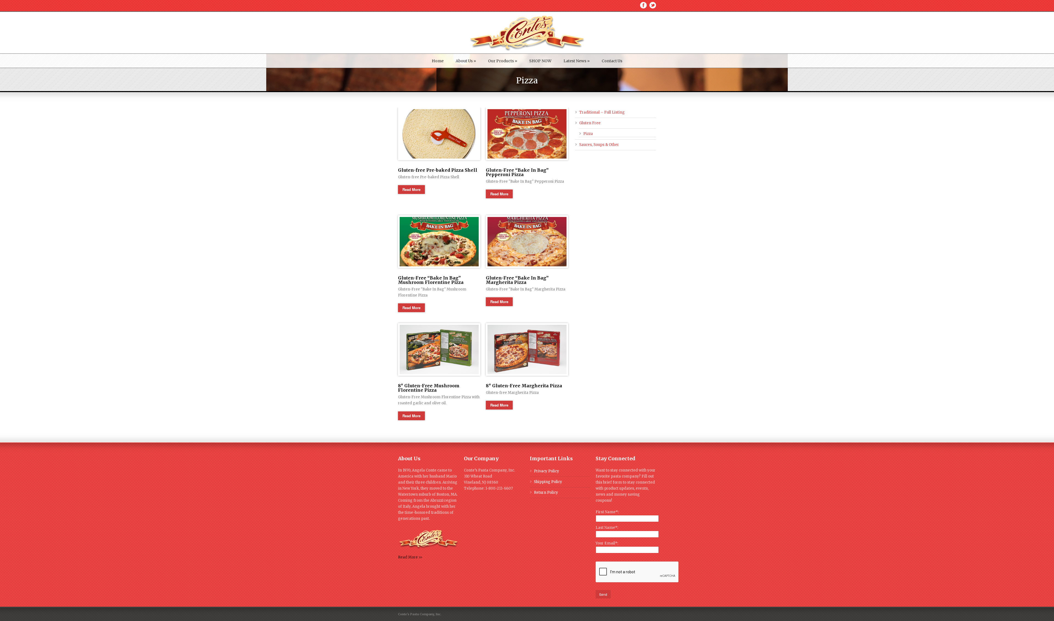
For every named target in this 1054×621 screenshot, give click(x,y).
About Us (466, 60)
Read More (411, 189)
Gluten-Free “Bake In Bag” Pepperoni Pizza (517, 172)
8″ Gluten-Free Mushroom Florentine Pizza (428, 388)
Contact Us (612, 60)
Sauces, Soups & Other (599, 144)
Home (438, 60)
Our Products (502, 60)
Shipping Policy (548, 481)
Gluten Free (590, 123)
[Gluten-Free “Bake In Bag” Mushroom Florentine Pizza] (439, 241)
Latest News (577, 60)
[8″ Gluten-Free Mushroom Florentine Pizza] (439, 349)
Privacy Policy (546, 471)
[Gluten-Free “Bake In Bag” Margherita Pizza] (527, 241)
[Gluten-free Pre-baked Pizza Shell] (439, 134)
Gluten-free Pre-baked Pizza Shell (437, 170)
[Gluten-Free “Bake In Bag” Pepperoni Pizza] (527, 134)
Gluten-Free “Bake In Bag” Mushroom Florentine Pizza (431, 280)
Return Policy (546, 492)
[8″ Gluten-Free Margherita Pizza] (527, 349)
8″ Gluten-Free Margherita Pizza (524, 385)
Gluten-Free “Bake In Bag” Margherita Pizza (517, 280)
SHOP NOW (540, 60)
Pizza (588, 133)
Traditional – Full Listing (602, 112)
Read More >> (410, 557)
